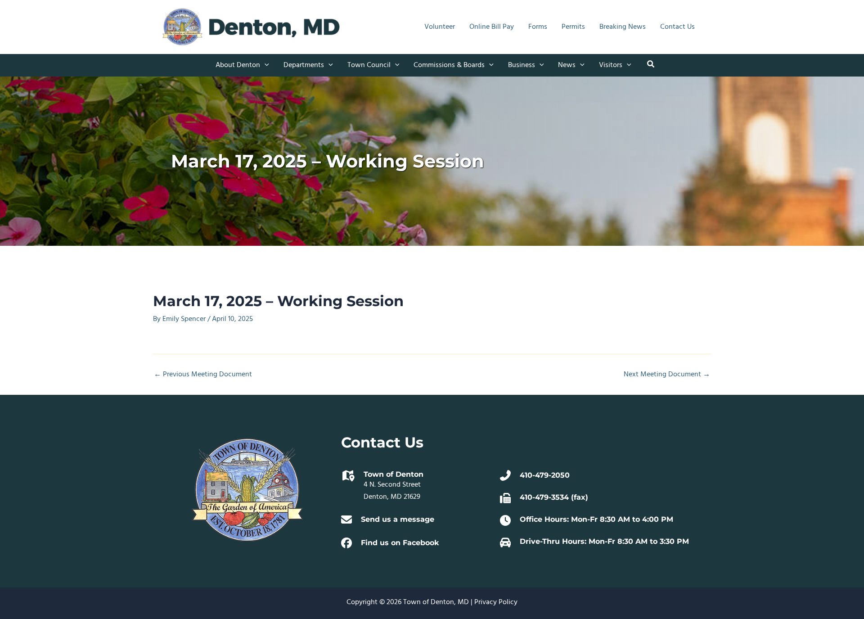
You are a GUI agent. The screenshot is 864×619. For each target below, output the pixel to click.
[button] (264, 65)
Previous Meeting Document (203, 374)
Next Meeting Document (667, 374)
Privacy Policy (496, 602)
